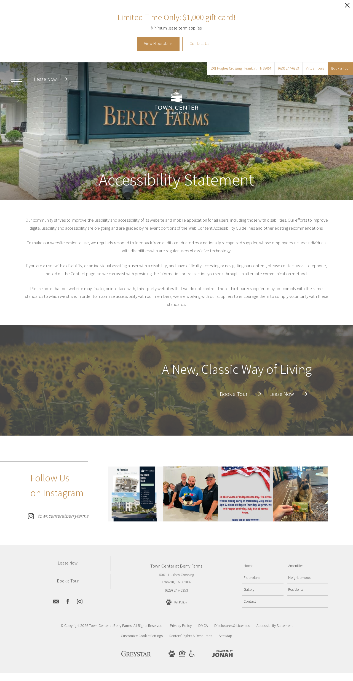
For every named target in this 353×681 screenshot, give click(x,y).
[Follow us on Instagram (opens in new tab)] (79, 602)
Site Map (225, 635)
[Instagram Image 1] (135, 494)
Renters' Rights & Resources (190, 635)
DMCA (203, 625)
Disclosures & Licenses (232, 625)
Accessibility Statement (274, 625)
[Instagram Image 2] (190, 494)
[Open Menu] (16, 79)
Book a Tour (234, 394)
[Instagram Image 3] (245, 494)
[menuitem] (263, 566)
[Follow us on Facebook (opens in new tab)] (68, 602)
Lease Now (46, 79)
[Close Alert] (347, 7)
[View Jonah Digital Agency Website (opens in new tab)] (222, 654)
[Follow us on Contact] (56, 602)
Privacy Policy (181, 625)
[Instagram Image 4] (300, 494)
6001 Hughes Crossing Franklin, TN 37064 (176, 578)
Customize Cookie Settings (142, 635)
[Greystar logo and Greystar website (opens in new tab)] (136, 655)
